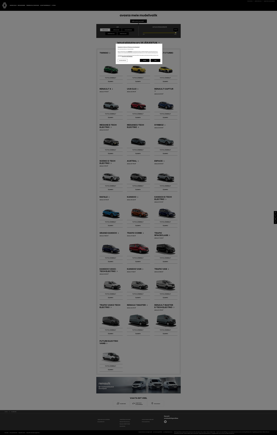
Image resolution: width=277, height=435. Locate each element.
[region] (139, 54)
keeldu (144, 60)
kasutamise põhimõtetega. (127, 56)
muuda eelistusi (122, 60)
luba (155, 60)
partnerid (130, 51)
